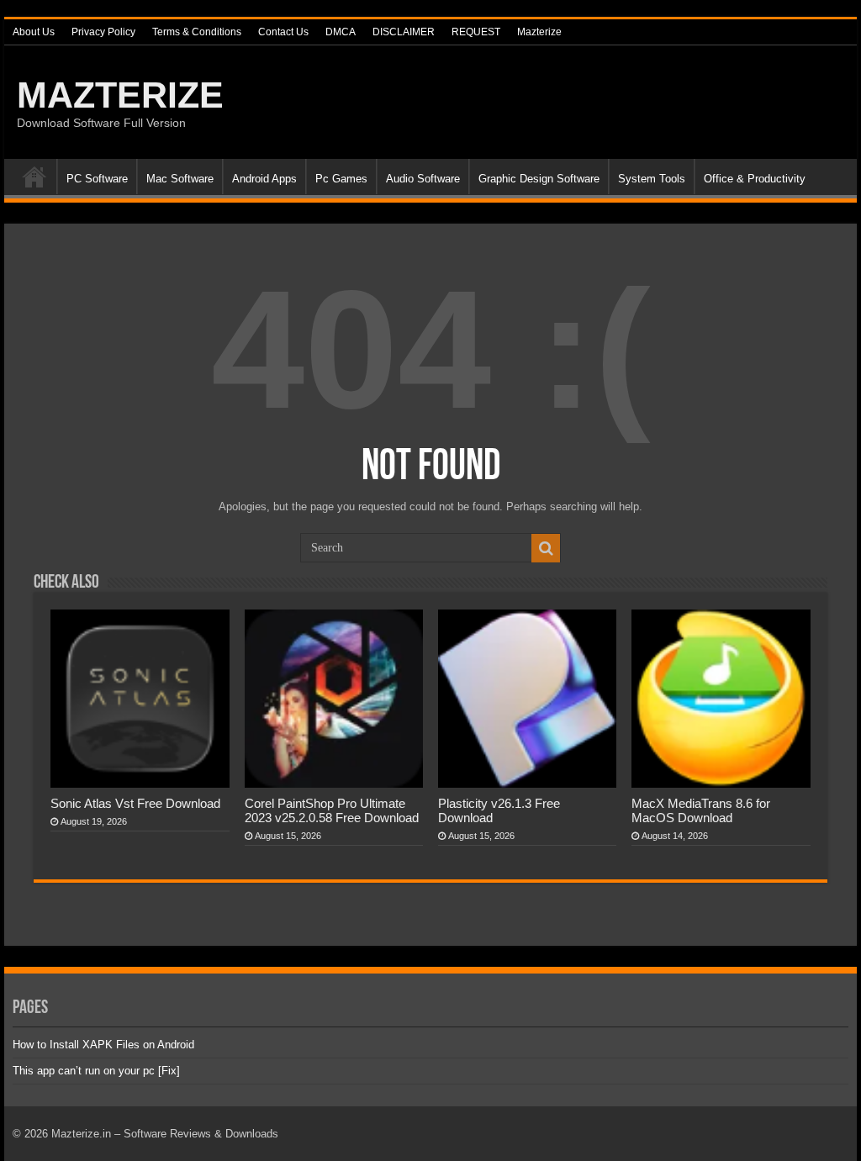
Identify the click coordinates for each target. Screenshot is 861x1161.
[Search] (545, 548)
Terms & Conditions (196, 32)
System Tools (651, 178)
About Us (34, 32)
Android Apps (264, 178)
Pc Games (341, 178)
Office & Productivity (755, 178)
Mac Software (180, 178)
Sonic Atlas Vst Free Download (135, 803)
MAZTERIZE (120, 95)
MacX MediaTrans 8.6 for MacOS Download (700, 810)
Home (34, 176)
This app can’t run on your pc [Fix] (96, 1070)
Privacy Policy (103, 32)
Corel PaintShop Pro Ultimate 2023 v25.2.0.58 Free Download (332, 810)
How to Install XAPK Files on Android (103, 1044)
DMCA (340, 32)
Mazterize (539, 32)
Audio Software (423, 178)
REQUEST (476, 32)
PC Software (97, 178)
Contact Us (283, 32)
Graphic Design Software (539, 178)
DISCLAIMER (403, 32)
